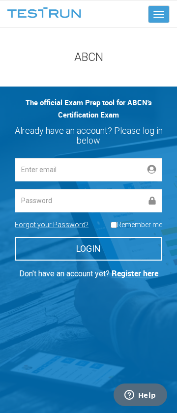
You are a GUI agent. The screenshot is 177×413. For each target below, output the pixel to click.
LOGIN (88, 248)
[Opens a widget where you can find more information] (140, 396)
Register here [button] (135, 273)
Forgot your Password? (51, 225)
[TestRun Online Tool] (44, 12)
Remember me (139, 225)
